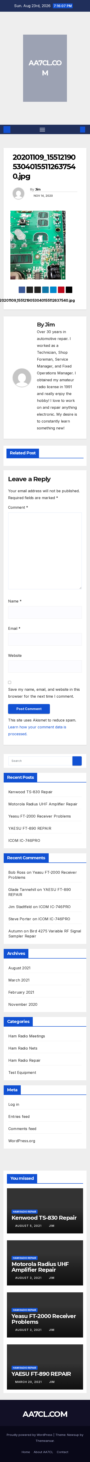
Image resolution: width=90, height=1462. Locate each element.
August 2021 (19, 968)
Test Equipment (22, 1072)
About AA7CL (43, 1452)
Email (14, 628)
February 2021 (21, 992)
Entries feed (19, 1116)
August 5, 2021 (28, 1225)
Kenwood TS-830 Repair (30, 792)
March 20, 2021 (29, 1382)
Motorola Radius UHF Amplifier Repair (43, 804)
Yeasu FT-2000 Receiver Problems (39, 816)
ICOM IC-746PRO (24, 840)
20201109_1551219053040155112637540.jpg (60, 300)
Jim (38, 189)
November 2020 (23, 1004)
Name (15, 601)
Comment (18, 507)
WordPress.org (21, 1141)
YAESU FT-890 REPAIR (29, 828)
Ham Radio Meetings (26, 1036)
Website (15, 655)
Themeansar (45, 1441)
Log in (13, 1104)
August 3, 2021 (28, 1278)
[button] (75, 129)
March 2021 (19, 980)
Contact (62, 1452)
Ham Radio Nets (22, 1048)
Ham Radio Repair (24, 1060)
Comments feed (22, 1128)
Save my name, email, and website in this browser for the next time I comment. (44, 693)
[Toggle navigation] (42, 129)
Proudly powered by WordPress (30, 1435)
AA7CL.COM (45, 1414)
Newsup (73, 1435)
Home (26, 1452)
